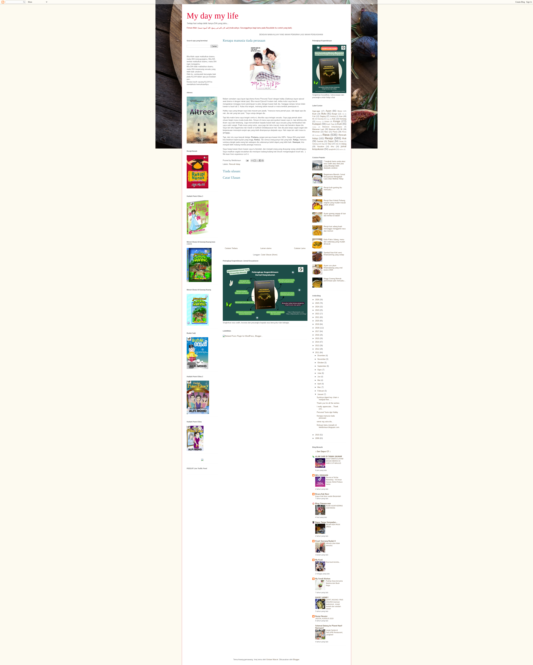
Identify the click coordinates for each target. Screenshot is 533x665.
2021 (317, 317)
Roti (344, 138)
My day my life (212, 15)
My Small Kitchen (322, 579)
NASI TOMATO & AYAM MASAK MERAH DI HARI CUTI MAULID (334, 461)
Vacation (320, 146)
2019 (317, 324)
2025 (317, 303)
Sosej (341, 141)
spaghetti (332, 149)
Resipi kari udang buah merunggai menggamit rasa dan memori (334, 228)
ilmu (332, 146)
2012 (317, 349)
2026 (317, 300)
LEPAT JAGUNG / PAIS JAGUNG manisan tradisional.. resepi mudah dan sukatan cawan (334, 604)
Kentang (343, 119)
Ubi (337, 144)
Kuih (339, 124)
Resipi (329, 138)
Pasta (335, 132)
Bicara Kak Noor (322, 494)
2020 (317, 321)
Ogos (319, 370)
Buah (314, 114)
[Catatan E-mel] (247, 160)
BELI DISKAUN (321, 475)
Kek (333, 119)
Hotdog (333, 116)
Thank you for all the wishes (328, 403)
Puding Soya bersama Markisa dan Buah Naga (334, 583)
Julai (319, 373)
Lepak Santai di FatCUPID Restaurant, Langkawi (334, 632)
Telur (329, 144)
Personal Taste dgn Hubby (327, 412)
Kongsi (336, 121)
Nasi (326, 132)
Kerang (318, 121)
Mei (319, 380)
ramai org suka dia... (325, 422)
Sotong (315, 144)
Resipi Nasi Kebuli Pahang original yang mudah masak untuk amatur (335, 202)
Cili (343, 114)
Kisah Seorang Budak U (325, 541)
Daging (323, 116)
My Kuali (319, 560)
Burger (334, 114)
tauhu (341, 149)
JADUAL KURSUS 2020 (324, 619)
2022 (317, 314)
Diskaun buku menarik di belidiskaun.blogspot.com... (328, 427)
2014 (317, 342)
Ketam (327, 121)
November (321, 359)
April (319, 384)
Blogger (296, 659)
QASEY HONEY (322, 597)
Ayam (328, 111)
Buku (323, 114)
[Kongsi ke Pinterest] (262, 160)
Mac (319, 387)
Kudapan (316, 124)
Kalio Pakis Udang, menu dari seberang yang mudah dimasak (334, 241)
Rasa (326, 134)
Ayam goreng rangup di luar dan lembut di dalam (335, 214)
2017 (317, 331)
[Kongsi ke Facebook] (260, 160)
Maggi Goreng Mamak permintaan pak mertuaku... (335, 280)
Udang (343, 144)
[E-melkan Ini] (252, 160)
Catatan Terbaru (231, 248)
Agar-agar (316, 111)
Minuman (316, 132)
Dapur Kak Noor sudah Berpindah (328, 496)
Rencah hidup (234, 164)
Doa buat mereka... (333, 562)
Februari (321, 391)
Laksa (314, 127)
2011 (317, 352)
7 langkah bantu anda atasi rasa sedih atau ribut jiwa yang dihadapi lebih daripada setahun (334, 164)
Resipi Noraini (321, 616)
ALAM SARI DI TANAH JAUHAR (328, 456)
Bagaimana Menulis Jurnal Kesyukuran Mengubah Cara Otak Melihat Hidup (334, 176)
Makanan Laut (318, 129)
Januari (320, 394)
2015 (317, 338)
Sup (323, 144)
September (322, 366)
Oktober (320, 363)
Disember (321, 355)
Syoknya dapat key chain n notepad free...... (328, 398)
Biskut (340, 111)
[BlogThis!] (254, 160)
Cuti (313, 116)
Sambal (320, 141)
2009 (317, 438)
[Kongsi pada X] (257, 160)
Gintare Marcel (272, 659)
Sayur (331, 141)
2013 (317, 345)
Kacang (320, 119)
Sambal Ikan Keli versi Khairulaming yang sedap (334, 254)
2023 (317, 310)
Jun (319, 377)
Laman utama (265, 248)
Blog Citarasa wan (323, 503)
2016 (317, 335)
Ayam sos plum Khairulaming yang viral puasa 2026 (333, 267)
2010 (317, 435)
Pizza (344, 132)
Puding (317, 135)
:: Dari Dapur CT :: (323, 451)
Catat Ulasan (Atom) (269, 255)
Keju (327, 119)
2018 (317, 328)
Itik (313, 119)
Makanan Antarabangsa (332, 127)
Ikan (341, 116)
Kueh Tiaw (330, 124)
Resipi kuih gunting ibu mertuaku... (333, 188)
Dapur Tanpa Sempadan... (326, 522)
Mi (341, 129)
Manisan (332, 129)
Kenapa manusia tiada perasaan (326, 417)
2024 (317, 307)
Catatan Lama (299, 248)
